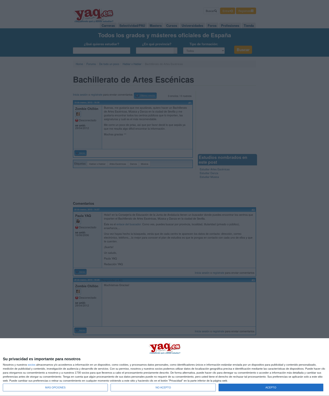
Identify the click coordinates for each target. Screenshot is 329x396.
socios (31, 364)
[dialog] (164, 367)
